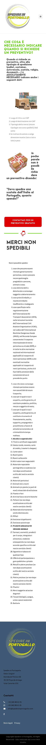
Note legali (8, 723)
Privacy (17, 723)
